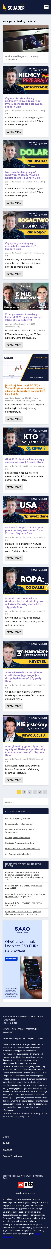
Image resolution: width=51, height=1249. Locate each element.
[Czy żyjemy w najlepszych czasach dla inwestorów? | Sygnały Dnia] (26, 225)
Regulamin (7, 1149)
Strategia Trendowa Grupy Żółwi (20, 843)
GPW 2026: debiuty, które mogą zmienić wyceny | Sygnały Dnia (24, 461)
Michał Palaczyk (15, 111)
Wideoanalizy (39, 111)
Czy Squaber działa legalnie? (18, 854)
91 (40, 791)
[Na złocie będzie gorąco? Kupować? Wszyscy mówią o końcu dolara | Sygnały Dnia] (26, 154)
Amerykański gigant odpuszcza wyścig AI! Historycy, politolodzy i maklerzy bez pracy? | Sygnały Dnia (25, 751)
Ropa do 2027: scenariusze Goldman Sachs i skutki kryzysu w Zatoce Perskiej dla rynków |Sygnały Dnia (24, 603)
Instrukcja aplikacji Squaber (18, 818)
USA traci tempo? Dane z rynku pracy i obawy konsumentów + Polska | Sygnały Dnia (24, 530)
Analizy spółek (31, 401)
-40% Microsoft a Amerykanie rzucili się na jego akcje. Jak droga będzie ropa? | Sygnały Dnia (23, 677)
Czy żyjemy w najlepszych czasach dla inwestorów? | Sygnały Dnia (21, 246)
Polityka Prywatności (12, 1156)
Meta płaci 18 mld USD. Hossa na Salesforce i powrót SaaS (25, 895)
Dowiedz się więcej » (25, 1193)
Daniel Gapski (15, 398)
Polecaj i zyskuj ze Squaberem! (19, 824)
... (34, 791)
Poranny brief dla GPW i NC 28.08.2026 (22, 885)
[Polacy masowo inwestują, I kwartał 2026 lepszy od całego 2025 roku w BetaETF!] (26, 296)
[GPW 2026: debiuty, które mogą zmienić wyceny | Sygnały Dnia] (26, 441)
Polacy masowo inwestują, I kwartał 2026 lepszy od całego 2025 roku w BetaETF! (23, 317)
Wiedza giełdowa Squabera (17, 837)
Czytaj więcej (14, 131)
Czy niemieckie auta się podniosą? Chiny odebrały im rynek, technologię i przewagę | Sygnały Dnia (25, 102)
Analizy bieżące (19, 401)
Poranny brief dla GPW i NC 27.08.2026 (22, 903)
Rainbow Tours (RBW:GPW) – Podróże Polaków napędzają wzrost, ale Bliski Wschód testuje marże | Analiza (22, 874)
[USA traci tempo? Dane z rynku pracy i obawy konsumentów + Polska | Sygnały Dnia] (26, 509)
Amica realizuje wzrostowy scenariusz (21, 58)
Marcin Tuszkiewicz (17, 324)
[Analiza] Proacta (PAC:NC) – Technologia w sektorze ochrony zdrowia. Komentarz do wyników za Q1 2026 (25, 389)
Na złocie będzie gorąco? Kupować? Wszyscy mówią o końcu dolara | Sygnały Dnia (22, 174)
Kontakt (6, 1143)
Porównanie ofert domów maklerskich (22, 848)
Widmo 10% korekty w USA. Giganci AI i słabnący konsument (23, 912)
